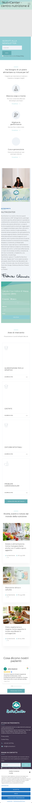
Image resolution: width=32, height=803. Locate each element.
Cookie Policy (10, 801)
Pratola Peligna (9, 731)
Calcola (16, 317)
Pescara (16, 731)
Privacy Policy (20, 56)
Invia (6, 53)
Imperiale (6, 299)
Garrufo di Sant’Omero (19, 730)
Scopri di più (9, 376)
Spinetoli (10, 730)
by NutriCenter (10, 555)
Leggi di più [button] (7, 681)
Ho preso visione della (13, 56)
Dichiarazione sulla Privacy (19, 801)
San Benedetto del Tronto (19, 733)
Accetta (16, 789)
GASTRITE (8, 409)
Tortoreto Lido (22, 731)
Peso (3, 313)
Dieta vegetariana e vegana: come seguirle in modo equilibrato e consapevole (15, 630)
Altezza (4, 306)
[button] (30, 772)
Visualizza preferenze (16, 798)
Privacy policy (5, 736)
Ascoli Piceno (4, 730)
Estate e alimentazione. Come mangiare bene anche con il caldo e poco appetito (15, 547)
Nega (16, 793)
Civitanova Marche (6, 733)
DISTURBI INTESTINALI (13, 447)
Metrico (14, 299)
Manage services (4, 785)
